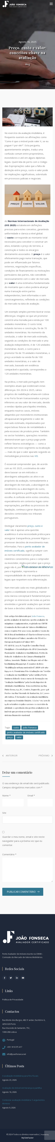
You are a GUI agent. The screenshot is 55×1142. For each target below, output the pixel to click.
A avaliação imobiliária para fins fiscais (20, 1075)
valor (19, 737)
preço (10, 737)
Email (31, 795)
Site (4, 812)
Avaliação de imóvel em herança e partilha (22, 1088)
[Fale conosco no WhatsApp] (37, 566)
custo (16, 727)
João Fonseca (38, 616)
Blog (27, 64)
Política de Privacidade (12, 999)
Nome (6, 795)
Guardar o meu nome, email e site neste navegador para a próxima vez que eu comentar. (23, 841)
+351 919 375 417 (14, 1047)
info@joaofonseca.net (16, 1054)
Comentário (9, 854)
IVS (36, 456)
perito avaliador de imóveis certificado (26, 732)
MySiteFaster (28, 1137)
